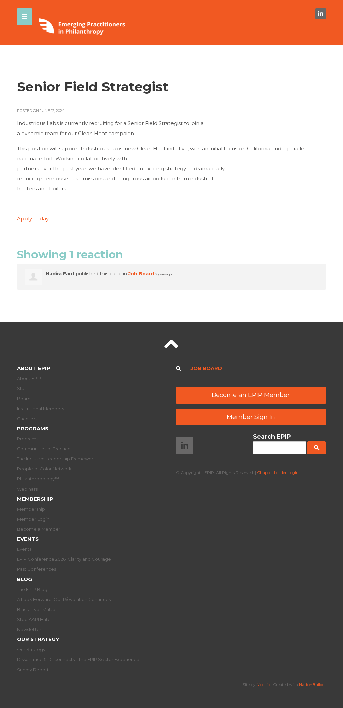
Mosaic (263, 684)
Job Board (141, 274)
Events (28, 539)
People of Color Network (44, 468)
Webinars (27, 489)
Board (24, 398)
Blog (24, 579)
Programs (32, 428)
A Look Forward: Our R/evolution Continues (64, 599)
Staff (22, 388)
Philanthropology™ (38, 478)
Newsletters (30, 629)
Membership (35, 499)
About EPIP (33, 368)
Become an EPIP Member (251, 395)
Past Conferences (36, 569)
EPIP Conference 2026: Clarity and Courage (64, 559)
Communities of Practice (44, 448)
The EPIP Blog (32, 589)
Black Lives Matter (37, 609)
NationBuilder (312, 684)
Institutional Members (40, 408)
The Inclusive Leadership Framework (56, 458)
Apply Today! (33, 218)
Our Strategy (38, 639)
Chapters (27, 418)
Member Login (33, 519)
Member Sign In (251, 417)
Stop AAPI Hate (34, 619)
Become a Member (38, 529)
